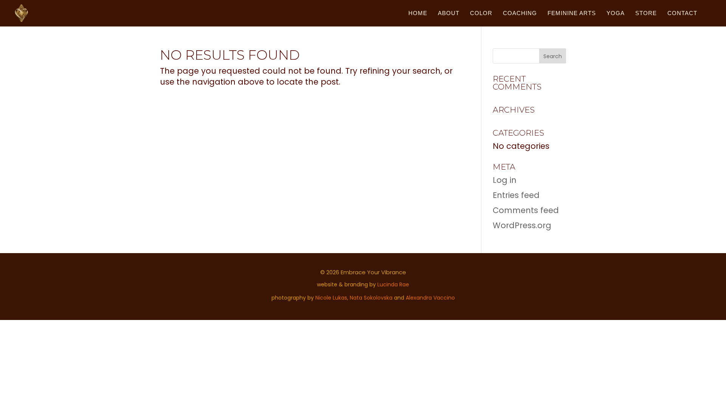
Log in (505, 180)
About (448, 13)
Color (481, 13)
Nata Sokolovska (371, 297)
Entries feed (516, 195)
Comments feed (526, 210)
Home (417, 13)
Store (646, 13)
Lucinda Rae (393, 284)
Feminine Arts (572, 13)
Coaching (520, 13)
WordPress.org (522, 225)
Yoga (616, 13)
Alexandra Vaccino (430, 297)
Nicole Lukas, (332, 297)
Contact (682, 13)
